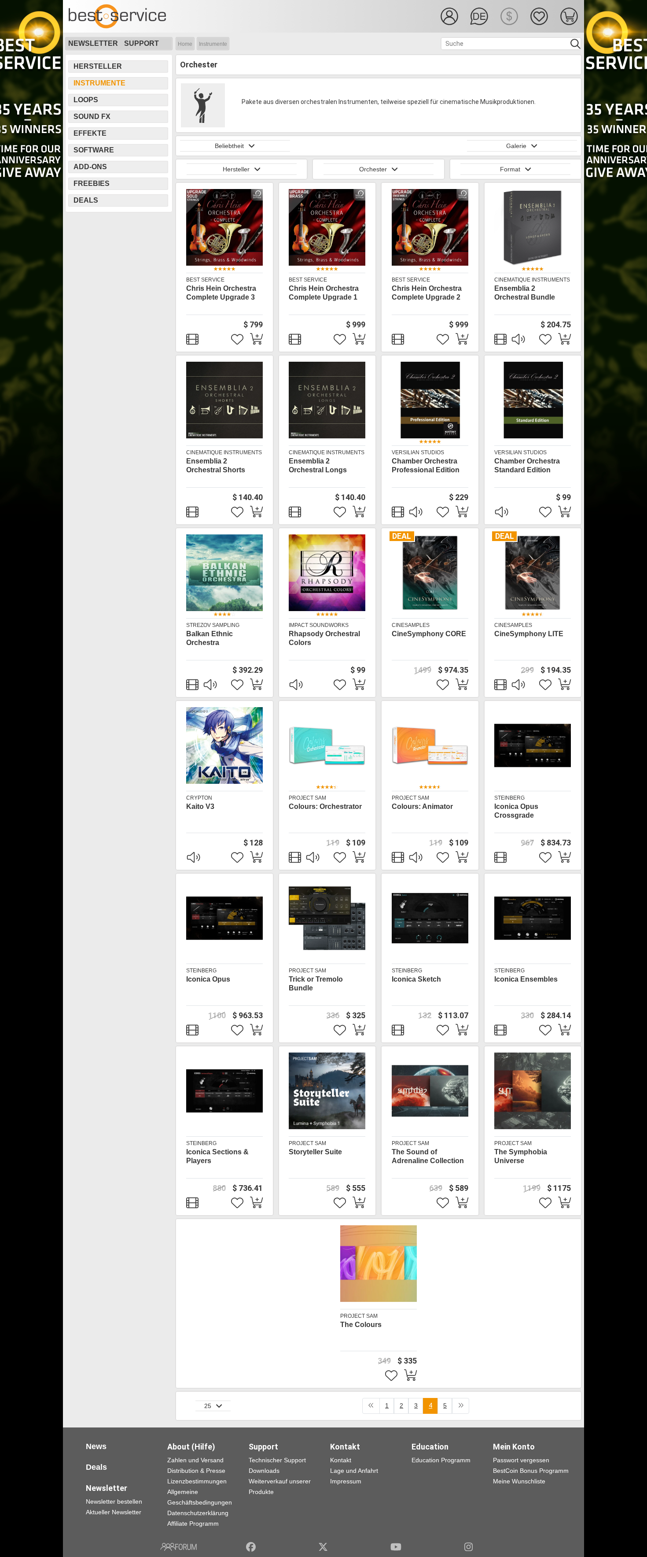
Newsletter (93, 43)
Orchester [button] (373, 169)
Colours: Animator (422, 806)
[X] (323, 1547)
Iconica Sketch (416, 979)
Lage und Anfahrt (354, 1470)
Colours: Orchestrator (325, 806)
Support (141, 43)
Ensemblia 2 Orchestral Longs (318, 465)
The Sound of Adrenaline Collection (428, 1156)
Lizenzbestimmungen (197, 1481)
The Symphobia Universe (520, 1156)
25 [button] (207, 1405)
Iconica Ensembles (526, 979)
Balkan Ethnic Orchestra (209, 638)
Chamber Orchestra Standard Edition (527, 465)
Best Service (205, 280)
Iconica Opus (208, 979)
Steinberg (509, 798)
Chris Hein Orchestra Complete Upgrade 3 (221, 293)
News (96, 1446)
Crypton (199, 798)
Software (94, 150)
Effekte (90, 133)
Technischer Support (277, 1460)
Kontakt (340, 1460)
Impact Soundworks (319, 625)
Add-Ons (90, 167)
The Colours (361, 1324)
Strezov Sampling (212, 625)
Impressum (345, 1481)
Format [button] (510, 169)
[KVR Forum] (178, 1547)
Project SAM (307, 798)
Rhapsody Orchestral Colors (324, 638)
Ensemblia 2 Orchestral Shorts (215, 465)
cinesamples (411, 625)
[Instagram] (468, 1547)
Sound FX (92, 116)
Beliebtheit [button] (229, 145)
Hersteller (98, 66)
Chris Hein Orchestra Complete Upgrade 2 (427, 293)
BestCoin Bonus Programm (531, 1470)
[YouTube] (395, 1547)
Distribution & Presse (196, 1470)
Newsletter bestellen (114, 1501)
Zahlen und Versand (195, 1460)
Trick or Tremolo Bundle (316, 983)
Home (185, 44)
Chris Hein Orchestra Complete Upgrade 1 (324, 293)
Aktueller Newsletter (113, 1512)
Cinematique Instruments (532, 280)
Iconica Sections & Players (217, 1156)
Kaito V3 (200, 806)
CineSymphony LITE (528, 634)
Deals (86, 200)
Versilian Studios (418, 452)
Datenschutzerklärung (197, 1512)
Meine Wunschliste (519, 1481)
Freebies (92, 183)
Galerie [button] (516, 145)
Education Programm (441, 1460)
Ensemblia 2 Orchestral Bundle (524, 293)
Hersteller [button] (236, 169)
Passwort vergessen (521, 1460)
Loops (86, 100)
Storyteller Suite (315, 1152)
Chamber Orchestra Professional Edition (426, 465)
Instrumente (213, 44)
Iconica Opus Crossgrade (516, 811)
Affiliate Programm (193, 1523)
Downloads (264, 1470)
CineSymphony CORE (429, 634)
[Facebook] (251, 1547)
